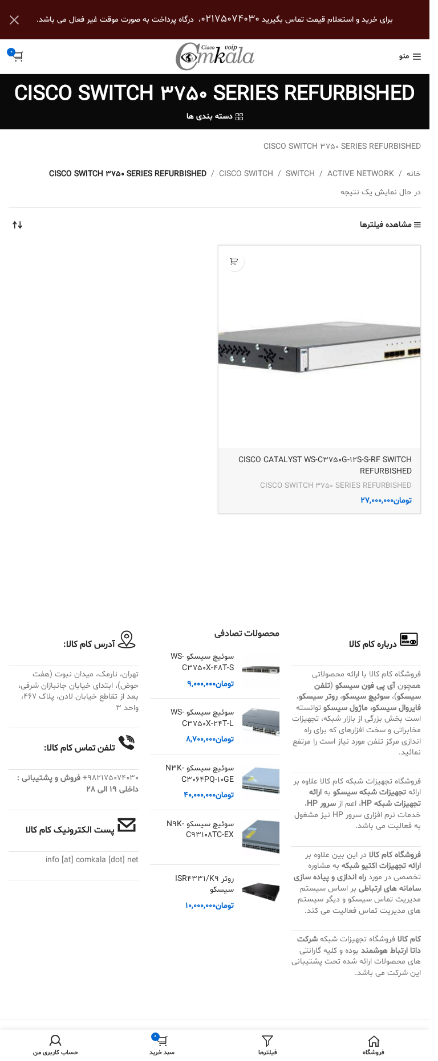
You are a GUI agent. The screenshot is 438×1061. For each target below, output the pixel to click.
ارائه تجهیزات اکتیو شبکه (381, 865)
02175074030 (230, 19)
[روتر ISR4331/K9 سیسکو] (260, 893)
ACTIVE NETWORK (360, 174)
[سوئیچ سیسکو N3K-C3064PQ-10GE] (260, 782)
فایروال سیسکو (396, 708)
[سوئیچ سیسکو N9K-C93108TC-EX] (260, 837)
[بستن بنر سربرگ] (14, 19)
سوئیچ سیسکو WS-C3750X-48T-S (202, 662)
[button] (234, 261)
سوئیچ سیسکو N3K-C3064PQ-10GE (199, 774)
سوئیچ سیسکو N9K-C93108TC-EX (200, 830)
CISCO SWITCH (246, 174)
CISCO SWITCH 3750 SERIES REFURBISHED (336, 486)
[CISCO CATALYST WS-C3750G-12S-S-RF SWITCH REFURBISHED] (319, 347)
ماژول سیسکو (345, 708)
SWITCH (300, 174)
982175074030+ (111, 778)
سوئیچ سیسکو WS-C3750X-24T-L (202, 718)
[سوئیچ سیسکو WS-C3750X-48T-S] (260, 670)
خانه (414, 174)
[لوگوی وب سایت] (215, 56)
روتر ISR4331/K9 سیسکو (204, 885)
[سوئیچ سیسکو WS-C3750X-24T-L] (260, 726)
